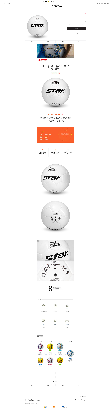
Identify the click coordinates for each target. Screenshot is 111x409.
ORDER (105, 3)
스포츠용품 (71, 8)
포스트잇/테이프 (44, 8)
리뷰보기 (63, 41)
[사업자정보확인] (33, 400)
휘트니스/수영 (76, 8)
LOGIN (97, 3)
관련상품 (48, 41)
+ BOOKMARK (3, 3)
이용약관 (33, 396)
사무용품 (34, 8)
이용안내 (29, 396)
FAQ (9, 3)
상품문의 (78, 41)
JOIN (99, 3)
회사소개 (26, 396)
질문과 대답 (7, 3)
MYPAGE (108, 3)
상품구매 (76, 28)
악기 (55, 8)
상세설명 (32, 41)
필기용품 (38, 8)
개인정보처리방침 (37, 396)
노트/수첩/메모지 (60, 8)
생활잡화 (66, 8)
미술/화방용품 (50, 8)
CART (102, 3)
